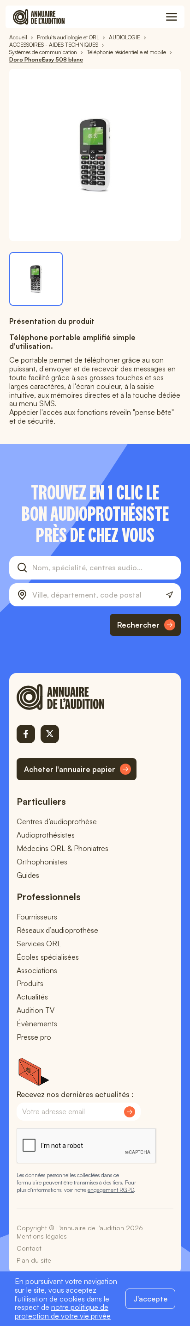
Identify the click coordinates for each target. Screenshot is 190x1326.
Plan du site (34, 1260)
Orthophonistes (42, 861)
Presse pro (34, 1037)
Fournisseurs (37, 916)
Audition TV (35, 1010)
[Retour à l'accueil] (77, 697)
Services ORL (39, 943)
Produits (30, 983)
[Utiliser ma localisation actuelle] (169, 595)
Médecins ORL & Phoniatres (62, 848)
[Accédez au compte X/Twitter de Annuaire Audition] (50, 734)
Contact (29, 1248)
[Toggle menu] (171, 17)
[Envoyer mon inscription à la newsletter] (129, 1111)
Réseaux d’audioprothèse (57, 930)
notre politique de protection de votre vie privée (63, 1311)
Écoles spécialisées (48, 957)
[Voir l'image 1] (36, 279)
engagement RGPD (111, 1189)
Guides (28, 875)
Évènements (37, 1023)
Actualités (32, 996)
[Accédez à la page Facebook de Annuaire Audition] (26, 734)
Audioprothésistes (46, 834)
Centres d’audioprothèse (57, 821)
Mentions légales (42, 1236)
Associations (37, 970)
